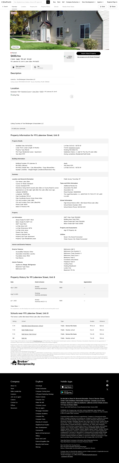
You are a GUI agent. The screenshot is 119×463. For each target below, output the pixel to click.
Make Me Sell (40, 402)
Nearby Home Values (68, 6)
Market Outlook (40, 397)
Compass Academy (42, 413)
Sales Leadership (16, 391)
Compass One (40, 399)
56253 (37, 61)
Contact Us (14, 402)
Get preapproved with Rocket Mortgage (88, 57)
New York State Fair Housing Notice (70, 445)
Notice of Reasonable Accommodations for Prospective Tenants (78, 448)
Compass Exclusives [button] (72, 2)
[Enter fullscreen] (72, 96)
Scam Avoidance (70, 400)
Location (23, 6)
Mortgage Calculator (42, 411)
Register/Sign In (112, 2)
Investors (13, 394)
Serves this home (71, 326)
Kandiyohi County (26, 91)
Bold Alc (24, 338)
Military (38, 436)
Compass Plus (40, 416)
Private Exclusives (41, 388)
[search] (48, 2)
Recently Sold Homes (42, 444)
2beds (13, 59)
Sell (63, 2)
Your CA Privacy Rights (70, 405)
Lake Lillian (35, 91)
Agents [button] (99, 2)
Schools (56, 6)
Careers (13, 399)
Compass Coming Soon (43, 391)
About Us (13, 386)
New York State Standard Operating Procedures (73, 446)
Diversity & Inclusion (42, 422)
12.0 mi (102, 326)
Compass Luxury (41, 405)
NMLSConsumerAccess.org (89, 454)
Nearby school (70, 330)
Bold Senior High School (29, 334)
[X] (107, 389)
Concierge (39, 386)
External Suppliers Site (42, 441)
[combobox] (29, 2)
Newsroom (14, 408)
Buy (54, 2)
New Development (41, 427)
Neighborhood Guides (42, 425)
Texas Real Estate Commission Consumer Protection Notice (77, 442)
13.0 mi (102, 330)
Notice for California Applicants (76, 402)
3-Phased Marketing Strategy (45, 394)
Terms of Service (94, 398)
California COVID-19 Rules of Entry (97, 402)
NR (13, 338)
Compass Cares (40, 419)
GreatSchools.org (37, 341)
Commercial (39, 430)
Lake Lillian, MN (30, 61)
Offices (13, 405)
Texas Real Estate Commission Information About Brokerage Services (79, 440)
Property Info (33, 6)
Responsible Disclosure (83, 400)
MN (19, 91)
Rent (58, 2)
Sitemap (38, 447)
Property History (45, 6)
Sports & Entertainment (43, 433)
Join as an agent (16, 397)
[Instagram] (107, 381)
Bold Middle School (27, 330)
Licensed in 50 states (67, 456)
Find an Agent (40, 408)
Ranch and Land (41, 438)
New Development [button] (88, 2)
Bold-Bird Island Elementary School (32, 326)
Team (12, 388)
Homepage (14, 91)
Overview (14, 6)
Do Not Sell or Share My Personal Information (74, 398)
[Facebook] (107, 385)
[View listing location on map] (69, 57)
